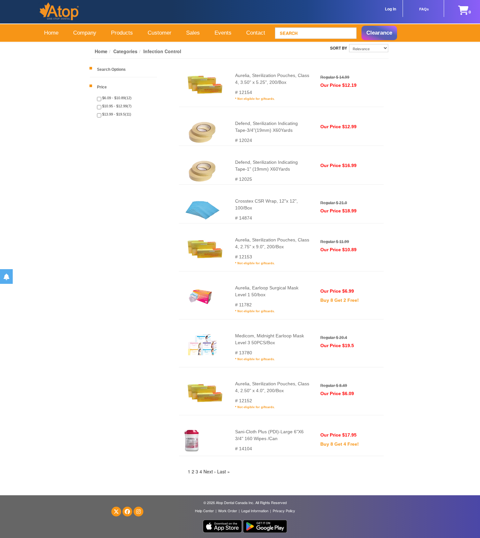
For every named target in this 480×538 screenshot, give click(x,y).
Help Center (204, 510)
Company (84, 33)
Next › (209, 471)
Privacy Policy (284, 510)
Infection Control (162, 51)
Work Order (227, 510)
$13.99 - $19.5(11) (116, 114)
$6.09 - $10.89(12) (116, 98)
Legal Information (254, 510)
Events (223, 33)
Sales (193, 33)
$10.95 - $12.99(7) (116, 106)
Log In (390, 9)
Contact (255, 33)
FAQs (424, 9)
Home (51, 33)
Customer (159, 33)
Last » (223, 471)
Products (122, 33)
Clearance (379, 33)
